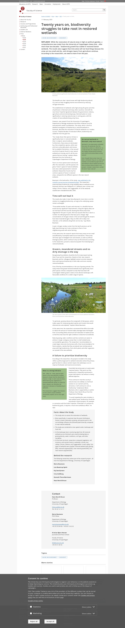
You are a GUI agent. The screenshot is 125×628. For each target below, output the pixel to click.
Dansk (102, 1)
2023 (24, 43)
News (23, 36)
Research (23, 21)
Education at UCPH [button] (25, 4)
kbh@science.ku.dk (58, 543)
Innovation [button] (48, 4)
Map (83, 1)
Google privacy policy (35, 601)
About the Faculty (25, 19)
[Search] (104, 10)
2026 (24, 38)
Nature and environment (49, 38)
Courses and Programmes (28, 24)
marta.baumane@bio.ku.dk (60, 524)
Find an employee (90, 1)
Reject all (34, 621)
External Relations (25, 31)
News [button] (41, 4)
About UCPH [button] (66, 4)
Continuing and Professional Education (28, 26)
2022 (24, 45)
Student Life (24, 29)
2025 (24, 39)
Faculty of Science (25, 16)
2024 (24, 41)
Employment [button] (57, 4)
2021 (24, 47)
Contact (22, 49)
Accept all (50, 621)
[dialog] (62, 601)
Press (22, 34)
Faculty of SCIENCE (45, 16)
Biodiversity (62, 38)
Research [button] (35, 4)
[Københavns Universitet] (22, 10)
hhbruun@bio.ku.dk (58, 507)
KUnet (97, 1)
